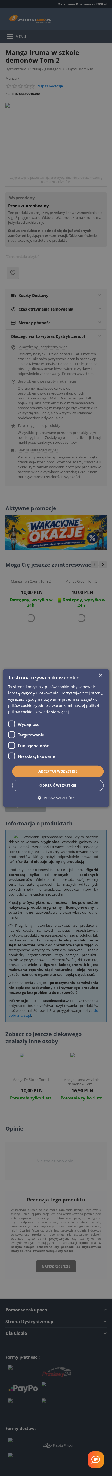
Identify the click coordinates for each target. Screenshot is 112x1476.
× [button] (100, 675)
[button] (56, 797)
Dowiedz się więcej (52, 711)
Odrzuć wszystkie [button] (57, 785)
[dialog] (56, 738)
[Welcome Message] (96, 1459)
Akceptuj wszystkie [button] (57, 771)
